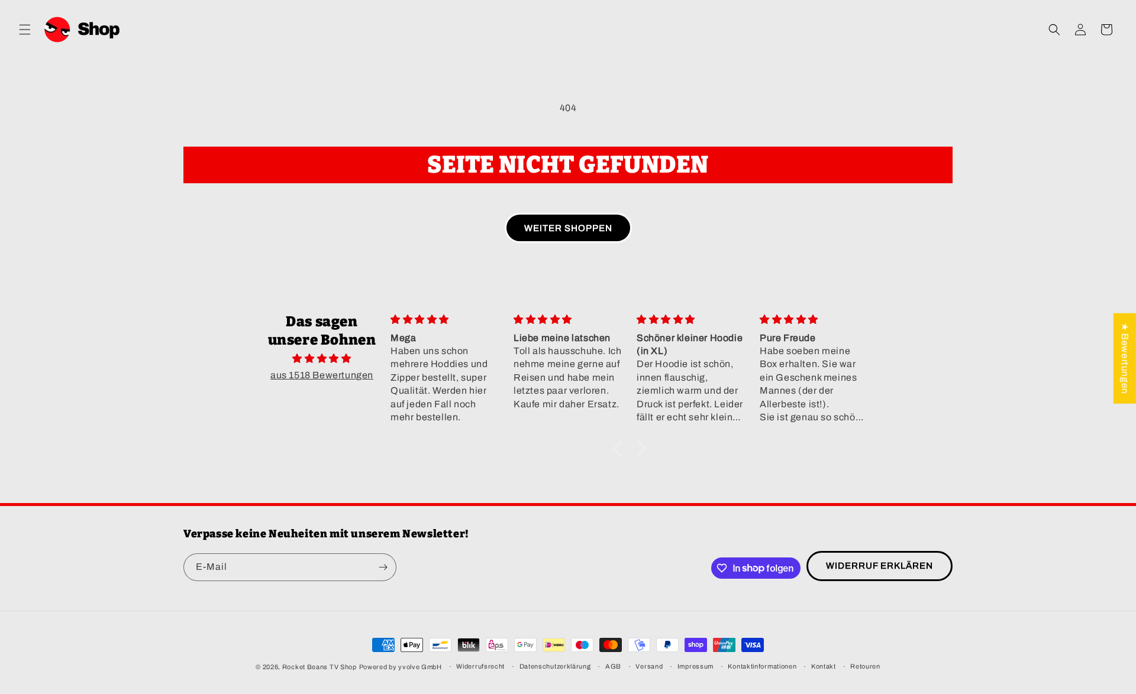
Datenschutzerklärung (555, 666)
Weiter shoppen (568, 228)
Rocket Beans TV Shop (319, 666)
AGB (613, 666)
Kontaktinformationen (762, 666)
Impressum (695, 666)
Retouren (865, 666)
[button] (25, 30)
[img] (321, 359)
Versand (649, 666)
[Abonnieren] (383, 567)
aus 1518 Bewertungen (321, 375)
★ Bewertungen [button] (1125, 358)
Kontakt (823, 666)
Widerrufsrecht (480, 666)
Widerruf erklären (879, 565)
